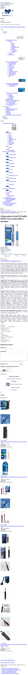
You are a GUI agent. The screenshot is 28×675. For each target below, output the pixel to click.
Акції (4, 116)
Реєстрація (7, 2)
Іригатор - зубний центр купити (9, 670)
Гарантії (8, 111)
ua (1, 8)
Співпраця (8, 113)
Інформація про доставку (12, 108)
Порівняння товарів (5, 4)
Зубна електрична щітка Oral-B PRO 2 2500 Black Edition (14, 441)
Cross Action (14, 51)
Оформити (3, 7)
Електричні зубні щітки (11, 211)
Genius (12, 43)
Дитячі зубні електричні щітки (9, 672)
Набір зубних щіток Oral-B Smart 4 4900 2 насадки (12, 526)
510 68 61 (21, 27)
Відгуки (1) (19, 261)
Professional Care (15, 47)
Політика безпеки (10, 110)
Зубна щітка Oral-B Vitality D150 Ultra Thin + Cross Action (14, 477)
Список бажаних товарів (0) (7, 3)
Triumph (13, 46)
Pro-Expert (13, 49)
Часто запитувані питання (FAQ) (13, 115)
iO (12, 42)
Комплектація (6, 261)
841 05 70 (13, 27)
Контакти (5, 118)
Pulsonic (13, 52)
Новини (5, 117)
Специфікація (13, 261)
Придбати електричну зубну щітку (10, 668)
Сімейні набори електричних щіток (10, 673)
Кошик (2, 6)
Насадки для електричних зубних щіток (11, 669)
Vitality (13, 48)
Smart (12, 44)
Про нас (8, 107)
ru (3, 8)
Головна (2, 211)
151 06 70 (4, 27)
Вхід (2, 2)
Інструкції (8, 112)
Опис (2, 261)
